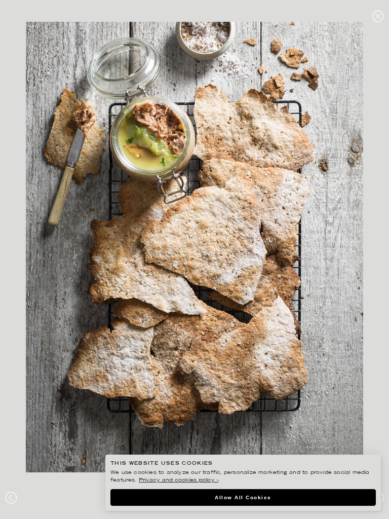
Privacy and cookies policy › (178, 480)
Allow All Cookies (243, 497)
